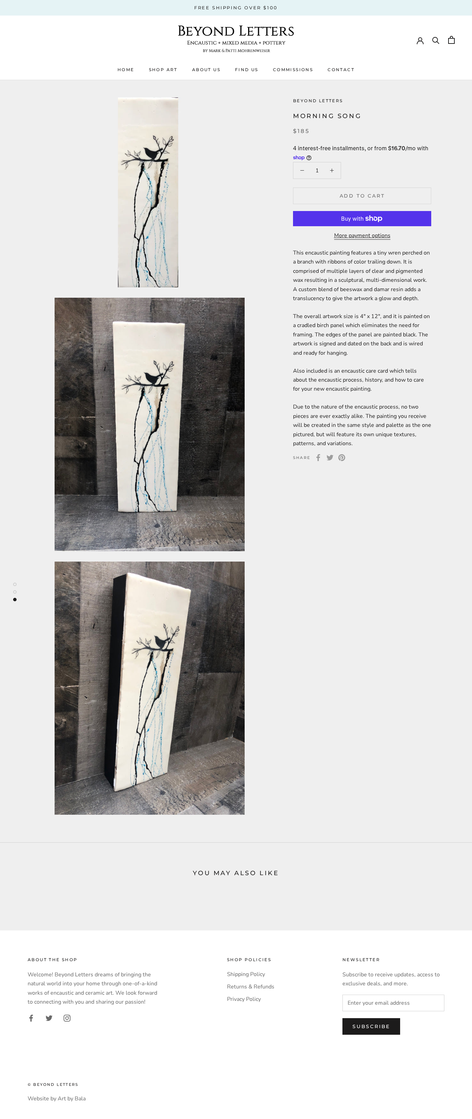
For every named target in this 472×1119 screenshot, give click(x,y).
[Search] (436, 40)
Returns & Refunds (250, 987)
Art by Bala (72, 1098)
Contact (341, 69)
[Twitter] (330, 457)
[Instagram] (67, 1017)
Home (125, 69)
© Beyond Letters (53, 1084)
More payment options (362, 235)
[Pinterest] (341, 457)
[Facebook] (318, 457)
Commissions (293, 69)
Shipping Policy (246, 974)
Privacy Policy (244, 999)
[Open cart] (451, 40)
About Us (206, 69)
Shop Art (163, 69)
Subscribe (371, 1026)
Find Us (246, 69)
